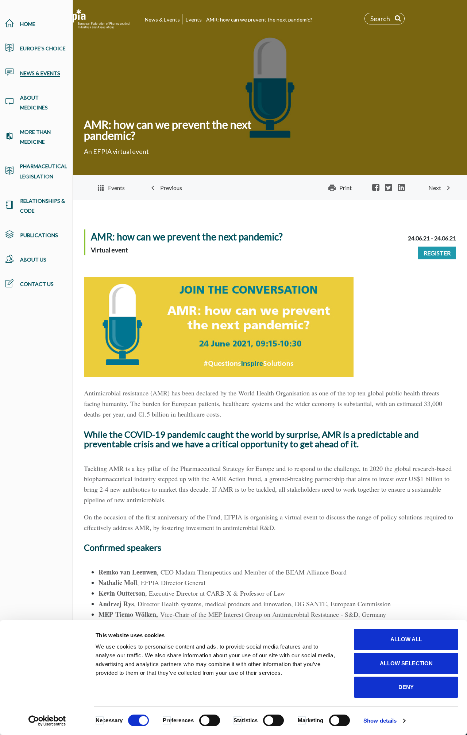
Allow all (406, 639)
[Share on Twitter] (388, 188)
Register (437, 252)
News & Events (162, 19)
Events (194, 19)
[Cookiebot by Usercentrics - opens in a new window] (47, 720)
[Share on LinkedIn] (401, 188)
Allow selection (406, 663)
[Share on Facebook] (375, 188)
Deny (406, 687)
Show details (380, 720)
